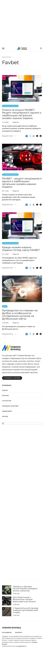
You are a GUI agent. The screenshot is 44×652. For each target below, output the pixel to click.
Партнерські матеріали (10, 106)
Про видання (7, 632)
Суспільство (6, 401)
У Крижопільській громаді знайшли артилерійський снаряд (25, 610)
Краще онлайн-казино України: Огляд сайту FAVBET (21, 249)
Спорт (5, 306)
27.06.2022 (5, 323)
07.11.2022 (5, 254)
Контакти (18, 632)
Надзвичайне (7, 411)
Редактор (16, 122)
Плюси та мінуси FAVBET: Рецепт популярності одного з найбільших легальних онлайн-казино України (21, 114)
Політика (5, 395)
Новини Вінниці (11, 627)
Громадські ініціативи (10, 406)
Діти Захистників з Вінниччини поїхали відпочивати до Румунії (24, 599)
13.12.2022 (5, 122)
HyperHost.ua (22, 646)
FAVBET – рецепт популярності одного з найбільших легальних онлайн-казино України (22, 182)
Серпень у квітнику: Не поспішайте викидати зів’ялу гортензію (25, 588)
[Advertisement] (22, 23)
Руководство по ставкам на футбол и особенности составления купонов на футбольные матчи (19, 314)
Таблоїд (5, 416)
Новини (5, 390)
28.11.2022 (5, 191)
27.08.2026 (16, 593)
